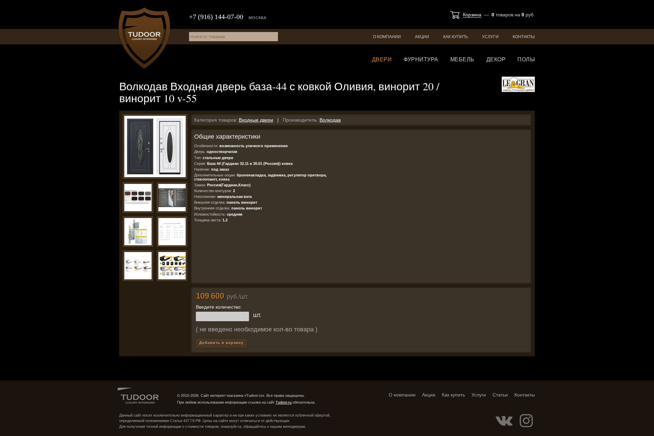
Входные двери (256, 120)
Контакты (524, 36)
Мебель (462, 59)
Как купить (455, 36)
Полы (526, 59)
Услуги (490, 36)
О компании (387, 36)
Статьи (500, 395)
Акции (422, 36)
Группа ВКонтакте (504, 420)
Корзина (472, 14)
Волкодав (330, 120)
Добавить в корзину (221, 343)
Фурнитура (421, 59)
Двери (382, 59)
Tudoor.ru (144, 38)
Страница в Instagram (526, 420)
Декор (496, 59)
